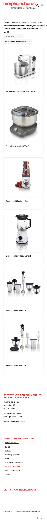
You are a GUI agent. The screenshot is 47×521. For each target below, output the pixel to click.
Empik (7, 446)
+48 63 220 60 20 (14, 413)
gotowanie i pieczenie (14, 462)
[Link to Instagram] (41, 518)
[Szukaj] (36, 5)
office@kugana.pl (17, 421)
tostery (7, 458)
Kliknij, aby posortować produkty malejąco (22, 36)
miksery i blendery (12, 466)
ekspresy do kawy (12, 454)
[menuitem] (36, 5)
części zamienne (12, 442)
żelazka (8, 474)
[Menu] (42, 5)
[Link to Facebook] (38, 518)
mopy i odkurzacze (12, 470)
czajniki (8, 450)
